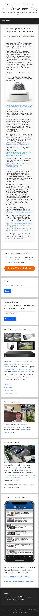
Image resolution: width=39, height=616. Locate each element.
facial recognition (24, 475)
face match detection (11, 475)
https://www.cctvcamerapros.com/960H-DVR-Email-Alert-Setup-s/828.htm (19, 229)
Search (7, 291)
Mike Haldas (24, 597)
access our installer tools (20, 570)
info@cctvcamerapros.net (14, 238)
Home (5, 35)
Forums (9, 35)
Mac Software (8, 390)
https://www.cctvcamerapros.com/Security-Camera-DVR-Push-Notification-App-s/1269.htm (19, 225)
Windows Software (10, 393)
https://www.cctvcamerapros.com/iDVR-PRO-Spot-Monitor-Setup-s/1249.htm (19, 211)
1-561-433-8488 (12, 262)
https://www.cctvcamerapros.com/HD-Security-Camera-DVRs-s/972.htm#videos (19, 165)
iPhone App (7, 384)
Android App (8, 387)
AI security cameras (16, 467)
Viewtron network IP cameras (21, 372)
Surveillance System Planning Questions (22, 35)
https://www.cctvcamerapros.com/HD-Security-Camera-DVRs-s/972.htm (19, 143)
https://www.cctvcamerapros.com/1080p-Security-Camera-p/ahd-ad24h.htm (19, 106)
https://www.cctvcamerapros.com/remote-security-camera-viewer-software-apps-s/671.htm (18, 153)
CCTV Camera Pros (17, 599)
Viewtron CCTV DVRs (11, 369)
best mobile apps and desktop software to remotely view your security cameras (19, 364)
